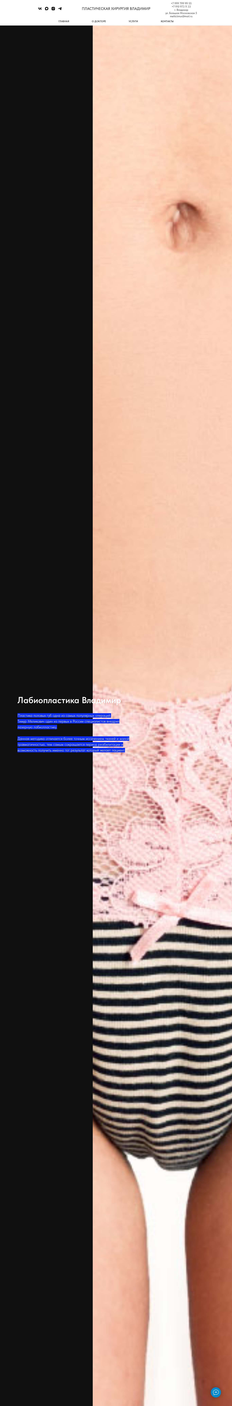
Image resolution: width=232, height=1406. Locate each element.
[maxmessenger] (46, 9)
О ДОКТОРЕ (99, 21)
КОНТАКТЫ (167, 21)
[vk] (40, 9)
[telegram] (60, 9)
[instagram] (53, 9)
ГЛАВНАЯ (63, 21)
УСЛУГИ (133, 21)
